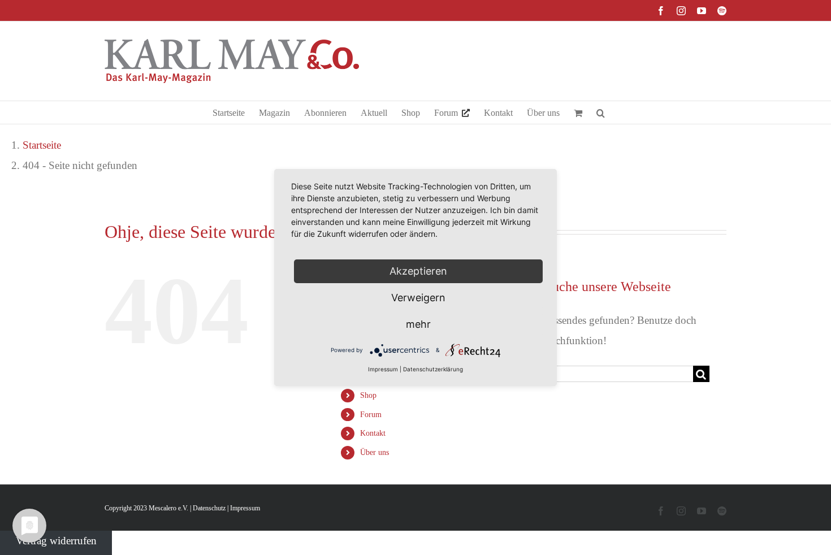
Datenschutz (209, 508)
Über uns (374, 452)
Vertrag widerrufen (56, 541)
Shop (368, 395)
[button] (600, 112)
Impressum (245, 508)
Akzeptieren (418, 271)
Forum (371, 414)
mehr (418, 324)
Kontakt (373, 433)
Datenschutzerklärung (433, 369)
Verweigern (418, 297)
